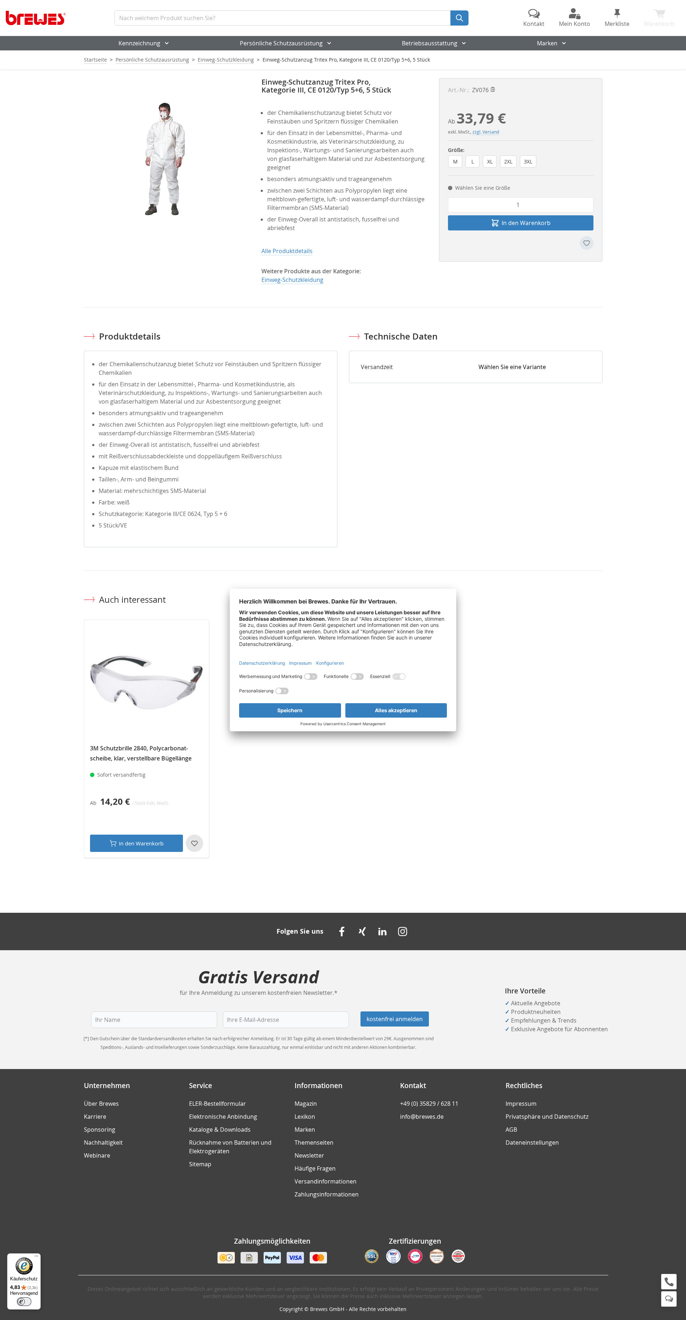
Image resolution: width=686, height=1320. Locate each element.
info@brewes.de (422, 1117)
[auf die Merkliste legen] (586, 243)
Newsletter (309, 1155)
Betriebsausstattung (429, 43)
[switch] (24, 1301)
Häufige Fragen (315, 1168)
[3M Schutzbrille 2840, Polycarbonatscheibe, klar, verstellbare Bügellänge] (146, 682)
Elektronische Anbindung (223, 1117)
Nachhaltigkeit (103, 1142)
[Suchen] (459, 18)
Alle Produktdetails (287, 251)
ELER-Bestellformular (217, 1104)
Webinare (97, 1155)
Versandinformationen (326, 1181)
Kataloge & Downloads (220, 1129)
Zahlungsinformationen (327, 1194)
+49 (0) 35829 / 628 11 (429, 1104)
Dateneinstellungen (532, 1142)
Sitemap (200, 1164)
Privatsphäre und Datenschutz (547, 1117)
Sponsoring (99, 1129)
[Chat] (669, 1299)
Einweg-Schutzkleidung (226, 59)
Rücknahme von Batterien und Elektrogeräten (230, 1147)
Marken (547, 43)
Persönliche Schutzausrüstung (281, 43)
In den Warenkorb (141, 843)
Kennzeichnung (139, 43)
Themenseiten (314, 1142)
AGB (511, 1129)
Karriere (95, 1117)
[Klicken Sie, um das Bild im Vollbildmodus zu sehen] (165, 159)
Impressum (521, 1104)
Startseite (95, 59)
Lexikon (305, 1117)
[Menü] (36, 1257)
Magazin (306, 1104)
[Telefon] (669, 1281)
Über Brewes (101, 1104)
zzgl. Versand (485, 132)
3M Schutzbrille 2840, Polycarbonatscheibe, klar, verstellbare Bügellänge (141, 753)
